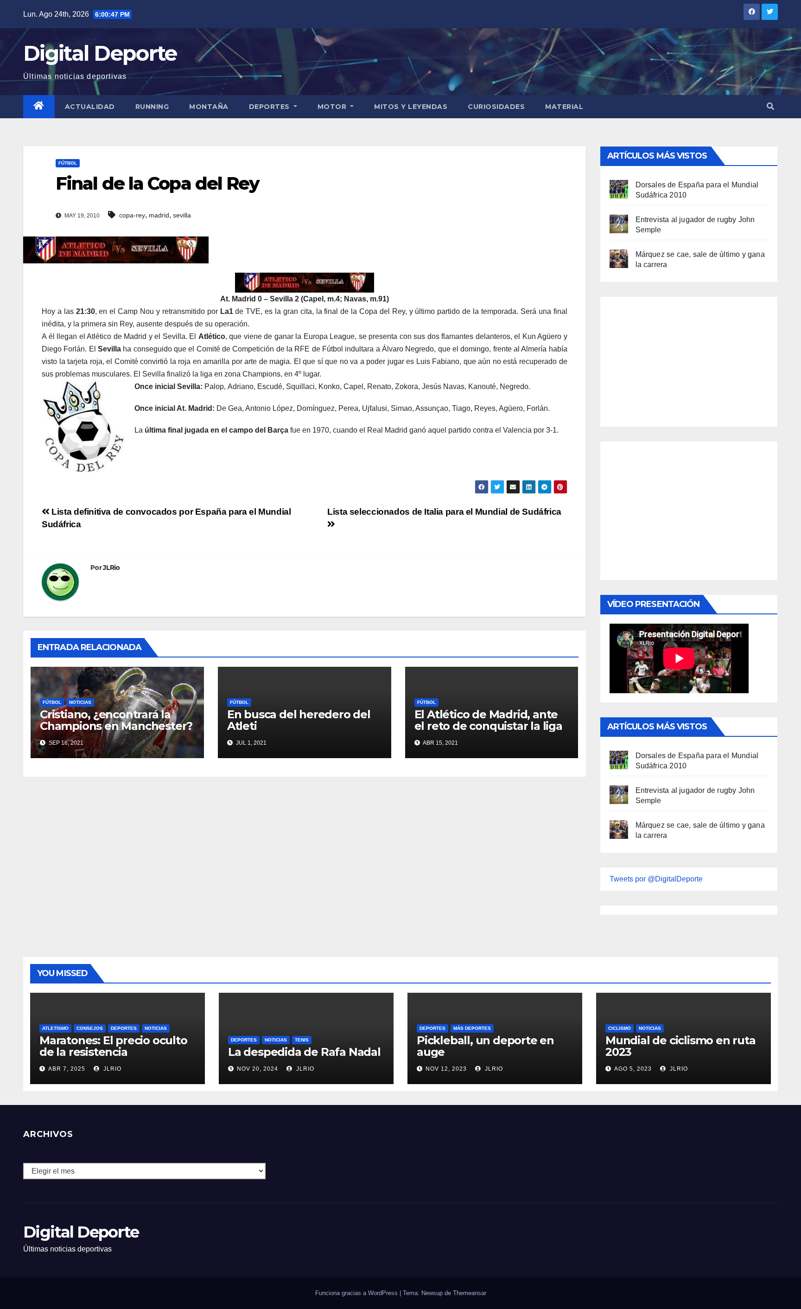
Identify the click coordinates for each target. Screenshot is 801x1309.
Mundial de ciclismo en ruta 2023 (680, 1046)
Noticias (80, 702)
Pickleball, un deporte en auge (485, 1046)
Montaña (209, 106)
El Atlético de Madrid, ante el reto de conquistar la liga (488, 720)
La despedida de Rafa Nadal (304, 1052)
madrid (159, 215)
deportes (124, 1028)
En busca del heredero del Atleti (298, 720)
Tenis (302, 1039)
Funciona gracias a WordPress (357, 1293)
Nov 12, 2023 (446, 1069)
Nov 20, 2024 (257, 1069)
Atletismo (55, 1028)
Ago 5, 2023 (633, 1069)
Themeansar (469, 1293)
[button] (770, 106)
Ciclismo (619, 1028)
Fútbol (67, 163)
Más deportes (472, 1028)
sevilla (182, 215)
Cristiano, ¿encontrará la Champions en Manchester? (116, 720)
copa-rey (132, 215)
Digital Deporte (100, 53)
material (564, 106)
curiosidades (496, 106)
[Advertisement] (679, 359)
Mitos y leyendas (410, 106)
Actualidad (90, 106)
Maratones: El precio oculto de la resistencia (113, 1046)
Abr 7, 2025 (66, 1069)
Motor (333, 106)
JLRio (111, 567)
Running (152, 106)
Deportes (270, 106)
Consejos (89, 1028)
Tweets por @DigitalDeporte (656, 879)
